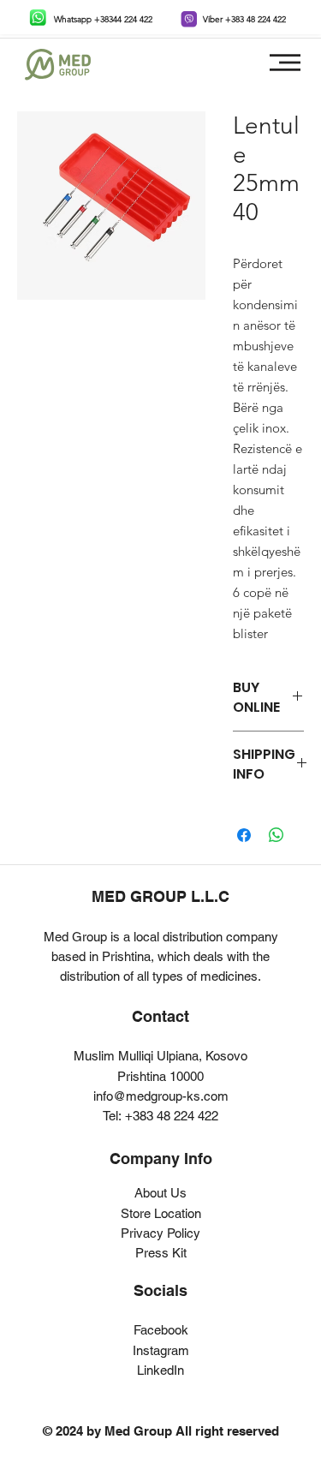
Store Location (161, 1213)
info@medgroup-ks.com (161, 1096)
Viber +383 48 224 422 (244, 19)
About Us (160, 1192)
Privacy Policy (160, 1233)
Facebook (161, 1330)
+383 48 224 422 (171, 1115)
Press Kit (161, 1252)
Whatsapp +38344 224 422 (103, 19)
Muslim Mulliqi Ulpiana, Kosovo (160, 1055)
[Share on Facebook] (244, 835)
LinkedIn (160, 1370)
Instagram (161, 1350)
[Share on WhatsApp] (276, 835)
